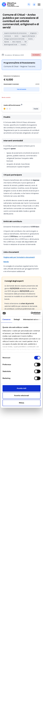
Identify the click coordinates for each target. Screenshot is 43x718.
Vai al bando (21, 89)
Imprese (6, 42)
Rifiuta (21, 403)
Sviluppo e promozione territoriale (14, 39)
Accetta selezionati (21, 395)
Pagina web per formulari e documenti (19, 257)
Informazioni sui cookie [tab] (32, 319)
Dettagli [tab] (17, 319)
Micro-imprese (16, 42)
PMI (25, 42)
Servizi (16, 36)
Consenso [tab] (6, 319)
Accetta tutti (21, 388)
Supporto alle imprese (28, 36)
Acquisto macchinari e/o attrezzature (15, 33)
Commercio (7, 36)
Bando (6, 262)
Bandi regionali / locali (10, 44)
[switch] (37, 364)
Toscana (23, 44)
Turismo (30, 39)
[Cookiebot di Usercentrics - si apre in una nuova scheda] (30, 313)
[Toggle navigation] (39, 4)
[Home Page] (10, 4)
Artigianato (33, 33)
